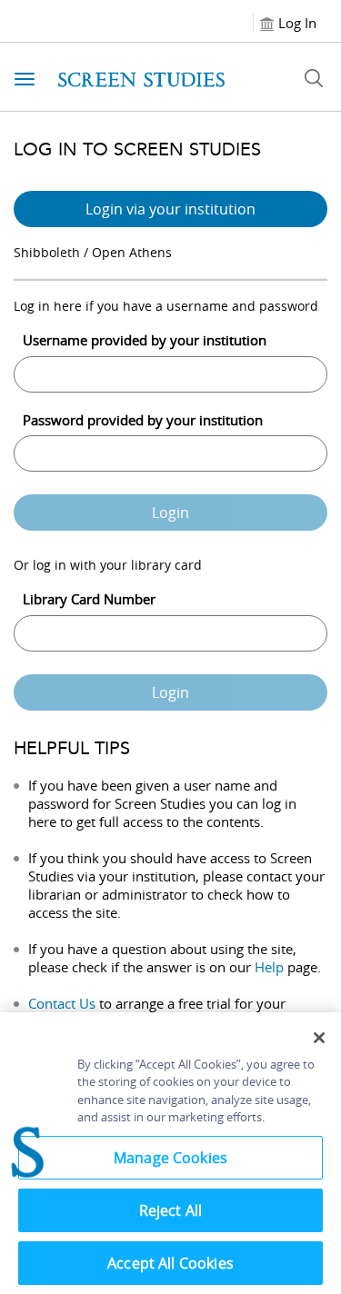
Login (170, 513)
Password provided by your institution (143, 420)
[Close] (319, 1038)
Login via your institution (170, 209)
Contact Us (61, 1003)
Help (269, 967)
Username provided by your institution (144, 340)
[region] (170, 1153)
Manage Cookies (170, 1158)
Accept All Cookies (170, 1263)
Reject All (171, 1210)
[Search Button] (314, 78)
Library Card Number (89, 599)
